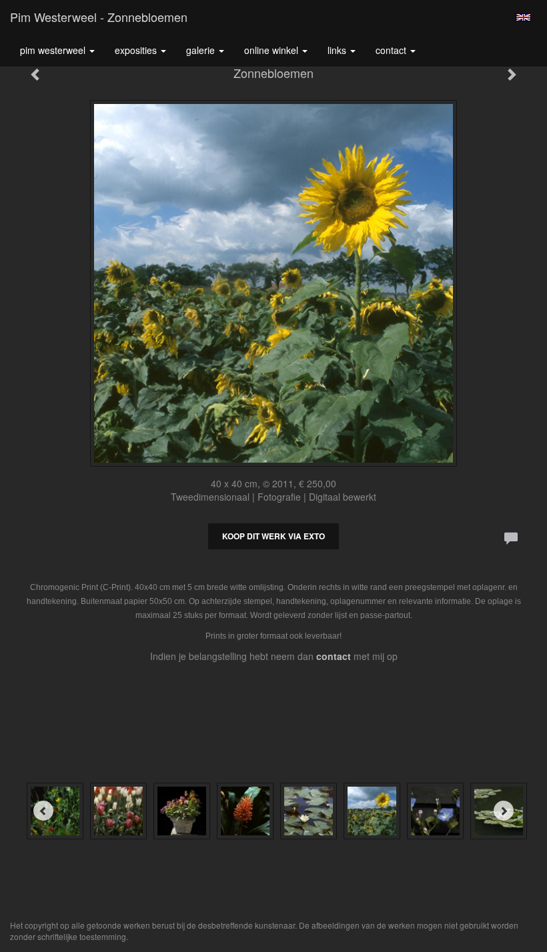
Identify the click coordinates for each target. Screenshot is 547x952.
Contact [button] (392, 50)
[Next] (504, 811)
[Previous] (43, 811)
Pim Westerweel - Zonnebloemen (98, 16)
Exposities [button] (137, 50)
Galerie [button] (201, 50)
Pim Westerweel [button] (54, 50)
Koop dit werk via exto (273, 536)
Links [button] (338, 50)
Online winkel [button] (272, 50)
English (523, 17)
